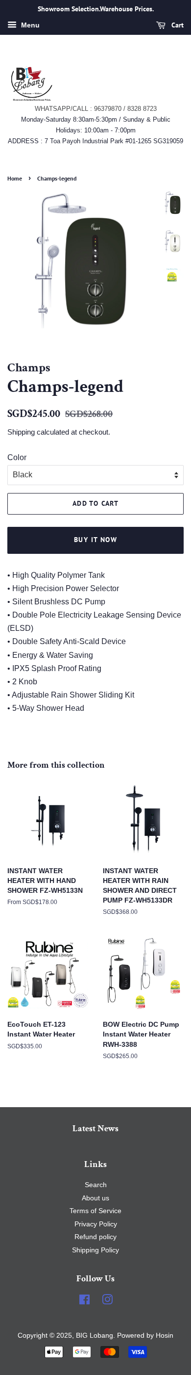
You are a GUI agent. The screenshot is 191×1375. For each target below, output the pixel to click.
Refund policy (95, 1237)
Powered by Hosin (144, 1335)
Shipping (21, 432)
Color (16, 457)
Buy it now (95, 539)
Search (96, 1185)
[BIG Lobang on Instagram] (107, 1301)
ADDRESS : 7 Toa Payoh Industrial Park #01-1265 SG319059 (95, 141)
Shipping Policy (95, 1250)
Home (14, 178)
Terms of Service (95, 1211)
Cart (176, 25)
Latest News (95, 1128)
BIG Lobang (94, 1335)
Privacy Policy (95, 1224)
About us (95, 1198)
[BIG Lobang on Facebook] (84, 1301)
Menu (29, 25)
